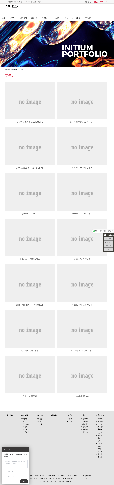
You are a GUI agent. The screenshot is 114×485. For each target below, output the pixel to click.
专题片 (65, 18)
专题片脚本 (84, 427)
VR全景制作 (25, 432)
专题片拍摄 (84, 419)
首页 (3, 18)
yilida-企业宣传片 (29, 213)
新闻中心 (34, 18)
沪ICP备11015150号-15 (71, 481)
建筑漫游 (99, 454)
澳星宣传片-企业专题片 (82, 168)
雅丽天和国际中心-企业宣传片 (29, 305)
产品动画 (99, 433)
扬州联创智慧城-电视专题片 (82, 122)
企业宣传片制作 (39, 476)
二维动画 (24, 429)
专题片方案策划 (30, 396)
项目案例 (23, 18)
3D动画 (98, 446)
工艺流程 (99, 451)
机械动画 (99, 435)
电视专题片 (84, 424)
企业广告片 (99, 421)
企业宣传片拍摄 (51, 476)
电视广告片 (99, 427)
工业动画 (99, 438)
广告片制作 (76, 18)
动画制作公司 (62, 476)
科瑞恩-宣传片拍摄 (82, 259)
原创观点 (39, 421)
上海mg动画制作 (86, 476)
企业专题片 (84, 429)
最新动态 (39, 419)
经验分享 (39, 424)
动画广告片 (99, 424)
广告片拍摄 (99, 419)
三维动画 (88, 18)
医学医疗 (99, 449)
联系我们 (19, 2)
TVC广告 (69, 421)
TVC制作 (69, 419)
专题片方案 (84, 432)
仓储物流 (99, 457)
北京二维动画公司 (73, 476)
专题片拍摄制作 (82, 396)
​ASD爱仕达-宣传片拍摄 (82, 213)
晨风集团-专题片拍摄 (29, 350)
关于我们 (13, 18)
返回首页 (10, 2)
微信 (89, 2)
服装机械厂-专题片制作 (29, 259)
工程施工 (99, 441)
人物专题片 (84, 421)
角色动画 (99, 443)
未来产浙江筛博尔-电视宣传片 (29, 122)
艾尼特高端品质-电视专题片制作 (29, 168)
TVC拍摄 (56, 18)
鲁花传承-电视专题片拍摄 (82, 350)
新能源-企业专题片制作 (82, 305)
